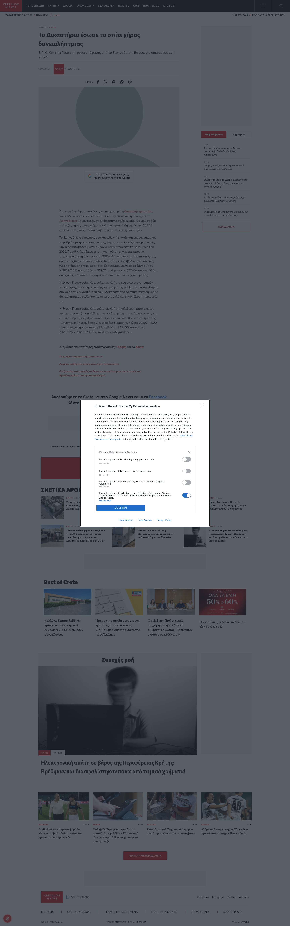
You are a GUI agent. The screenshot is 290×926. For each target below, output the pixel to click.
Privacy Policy (164, 520)
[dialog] (145, 463)
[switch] (186, 459)
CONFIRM (121, 508)
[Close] (203, 406)
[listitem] (145, 452)
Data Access (145, 520)
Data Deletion (126, 520)
